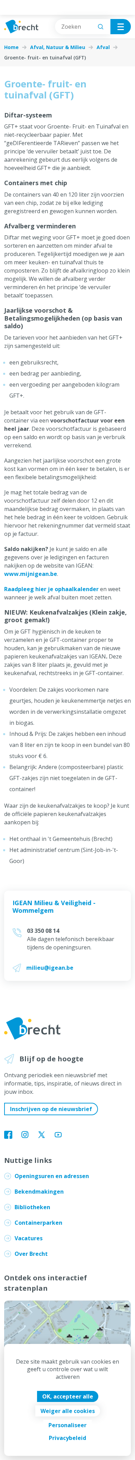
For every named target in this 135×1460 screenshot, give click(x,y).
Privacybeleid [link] (67, 1438)
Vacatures (29, 1238)
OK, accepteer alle (67, 1396)
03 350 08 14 (43, 930)
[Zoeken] (101, 26)
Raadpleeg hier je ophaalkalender (51, 589)
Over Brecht (31, 1253)
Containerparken (38, 1222)
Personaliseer (67, 1425)
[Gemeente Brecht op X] (41, 1135)
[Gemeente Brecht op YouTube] (58, 1135)
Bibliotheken (32, 1207)
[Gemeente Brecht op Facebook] (8, 1135)
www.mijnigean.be (30, 573)
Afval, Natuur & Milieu (57, 47)
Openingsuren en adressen (52, 1176)
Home (11, 47)
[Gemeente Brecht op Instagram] (25, 1135)
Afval (103, 47)
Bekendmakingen (39, 1191)
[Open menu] (120, 26)
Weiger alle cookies (67, 1411)
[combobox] (82, 26)
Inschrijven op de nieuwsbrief (51, 1109)
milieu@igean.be (49, 967)
